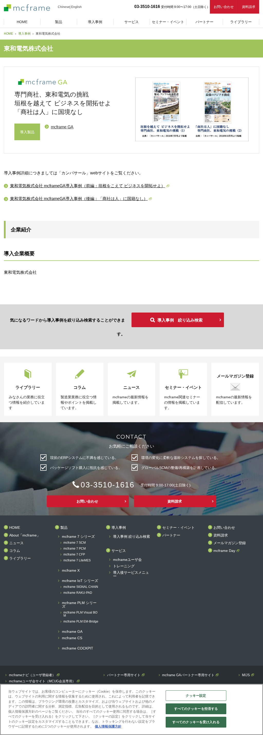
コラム (14, 551)
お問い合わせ (224, 7)
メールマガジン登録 (229, 543)
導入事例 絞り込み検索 (180, 320)
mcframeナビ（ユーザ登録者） (32, 675)
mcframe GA (62, 127)
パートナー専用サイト (123, 675)
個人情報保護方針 (108, 726)
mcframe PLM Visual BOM (80, 614)
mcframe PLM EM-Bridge (80, 621)
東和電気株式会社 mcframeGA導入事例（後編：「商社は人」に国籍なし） (79, 198)
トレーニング (124, 566)
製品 (64, 528)
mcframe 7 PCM (74, 548)
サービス (118, 551)
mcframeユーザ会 (127, 560)
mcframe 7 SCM (74, 542)
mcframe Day (224, 551)
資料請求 (248, 7)
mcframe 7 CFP (74, 554)
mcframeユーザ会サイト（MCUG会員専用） (42, 681)
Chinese (64, 7)
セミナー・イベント (178, 528)
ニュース (16, 543)
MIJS (246, 675)
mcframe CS (72, 638)
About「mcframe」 (24, 535)
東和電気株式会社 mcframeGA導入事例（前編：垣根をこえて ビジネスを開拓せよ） (87, 186)
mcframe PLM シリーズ (79, 604)
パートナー (171, 535)
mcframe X (71, 570)
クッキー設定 (196, 696)
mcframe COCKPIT (77, 648)
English (76, 7)
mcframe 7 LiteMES (77, 560)
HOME (8, 33)
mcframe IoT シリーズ (80, 581)
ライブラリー (20, 558)
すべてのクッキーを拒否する (196, 709)
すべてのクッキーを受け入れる (196, 722)
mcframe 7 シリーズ (78, 537)
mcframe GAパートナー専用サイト (188, 675)
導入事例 (24, 33)
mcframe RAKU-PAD (77, 593)
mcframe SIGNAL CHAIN (80, 587)
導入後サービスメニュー (131, 574)
